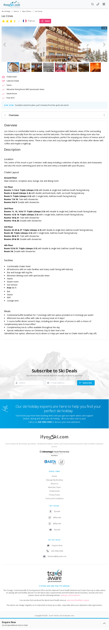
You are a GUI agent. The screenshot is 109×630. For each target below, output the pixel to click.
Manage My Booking (54, 480)
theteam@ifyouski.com (57, 556)
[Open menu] (104, 4)
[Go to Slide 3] (36, 67)
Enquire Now (57, 545)
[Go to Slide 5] (60, 67)
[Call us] (98, 4)
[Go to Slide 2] (25, 67)
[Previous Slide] (5, 44)
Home (54, 476)
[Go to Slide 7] (83, 67)
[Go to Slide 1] (13, 67)
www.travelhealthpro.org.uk (78, 600)
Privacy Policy (54, 495)
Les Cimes (38, 11)
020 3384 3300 (57, 551)
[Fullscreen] (103, 58)
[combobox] (54, 115)
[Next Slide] (104, 44)
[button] (54, 44)
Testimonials (54, 491)
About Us (54, 483)
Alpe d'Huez (26, 11)
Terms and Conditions (54, 498)
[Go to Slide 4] (48, 67)
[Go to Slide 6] (72, 67)
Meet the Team (54, 487)
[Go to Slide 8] (95, 67)
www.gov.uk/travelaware (70, 595)
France (16, 11)
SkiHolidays (6, 11)
